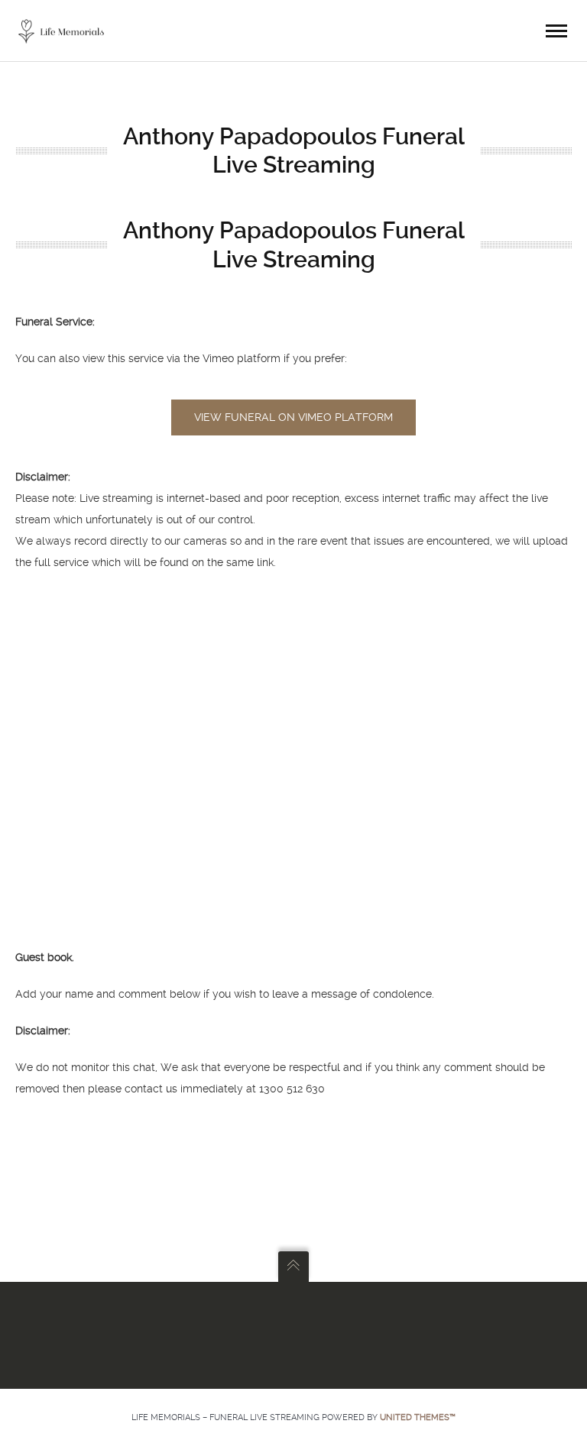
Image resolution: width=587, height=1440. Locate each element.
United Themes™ (418, 1417)
